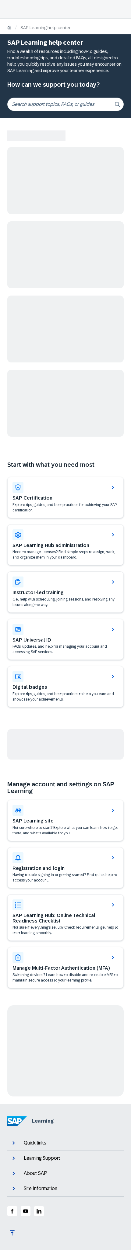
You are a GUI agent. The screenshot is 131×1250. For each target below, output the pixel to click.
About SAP (35, 1173)
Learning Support (42, 1158)
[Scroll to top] (12, 1233)
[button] (65, 639)
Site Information (40, 1188)
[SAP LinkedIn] (39, 1211)
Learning (43, 1121)
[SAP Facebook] (12, 1211)
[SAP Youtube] (25, 1211)
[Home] (9, 28)
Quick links (35, 1142)
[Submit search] (117, 104)
